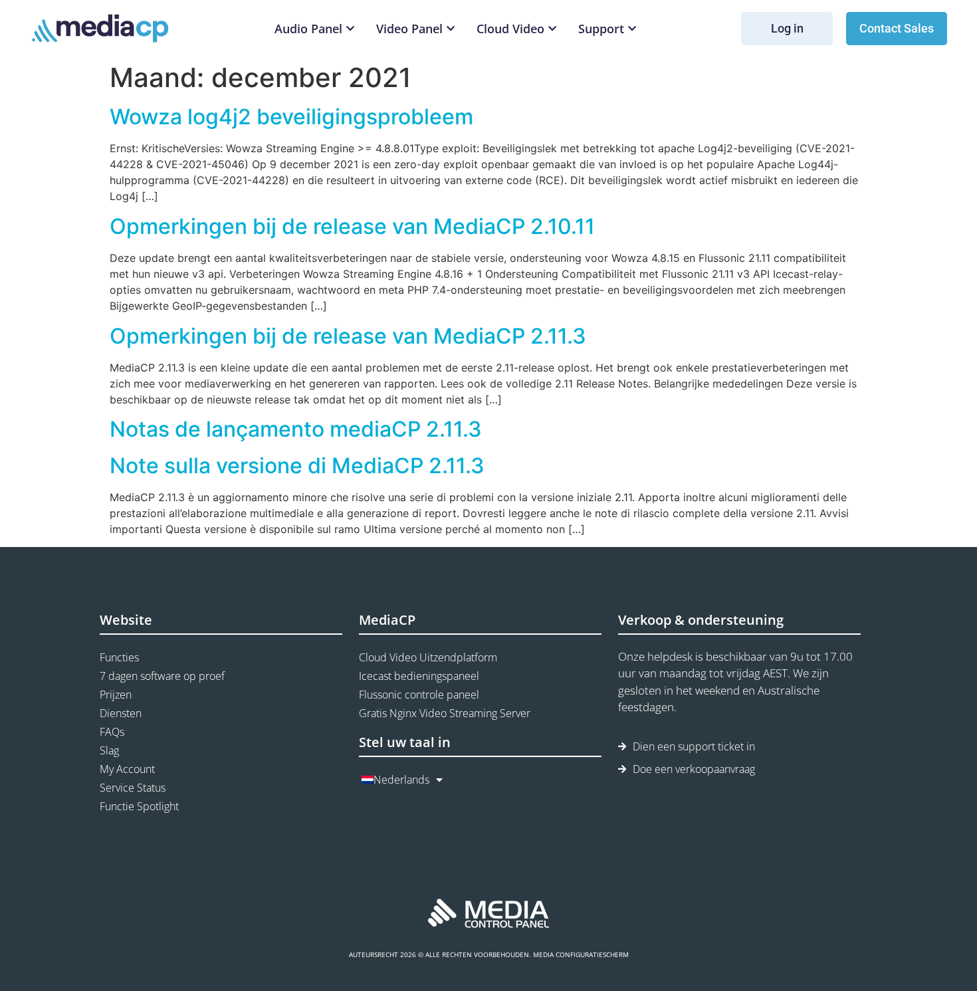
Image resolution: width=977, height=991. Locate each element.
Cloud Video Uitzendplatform (428, 657)
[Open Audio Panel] (350, 29)
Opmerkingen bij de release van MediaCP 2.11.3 (348, 336)
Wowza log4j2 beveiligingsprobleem (291, 117)
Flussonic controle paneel (419, 694)
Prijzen (116, 694)
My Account (127, 769)
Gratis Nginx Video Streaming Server (444, 713)
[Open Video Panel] (450, 29)
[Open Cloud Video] (552, 29)
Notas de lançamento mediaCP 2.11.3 (296, 429)
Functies (119, 657)
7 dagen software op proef (162, 676)
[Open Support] (632, 29)
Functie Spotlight (139, 806)
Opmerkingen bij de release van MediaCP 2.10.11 (352, 226)
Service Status (132, 787)
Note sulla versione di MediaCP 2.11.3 (297, 466)
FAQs (112, 731)
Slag (109, 750)
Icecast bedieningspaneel (419, 676)
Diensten (121, 713)
